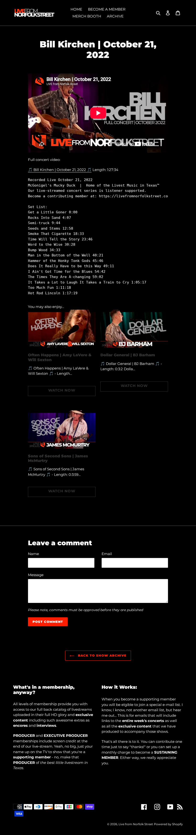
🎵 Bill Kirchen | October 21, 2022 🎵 (60, 169)
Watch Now (61, 390)
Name (33, 553)
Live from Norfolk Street (136, 824)
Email (107, 553)
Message (36, 575)
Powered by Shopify (168, 824)
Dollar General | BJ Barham (127, 355)
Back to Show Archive (101, 655)
